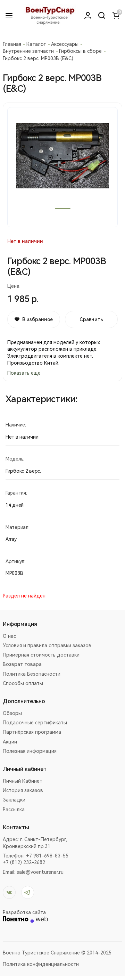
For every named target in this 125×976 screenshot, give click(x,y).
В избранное (37, 319)
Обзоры (12, 713)
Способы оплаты (23, 683)
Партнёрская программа (32, 732)
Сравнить (91, 319)
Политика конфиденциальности (41, 964)
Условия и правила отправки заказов (47, 645)
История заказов (23, 790)
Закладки (14, 800)
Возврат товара (22, 664)
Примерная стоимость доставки (41, 655)
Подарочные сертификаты (35, 722)
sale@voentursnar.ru (40, 872)
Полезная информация (30, 751)
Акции (10, 742)
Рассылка (14, 809)
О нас (9, 636)
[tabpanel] (62, 167)
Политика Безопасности (31, 674)
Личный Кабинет (22, 781)
